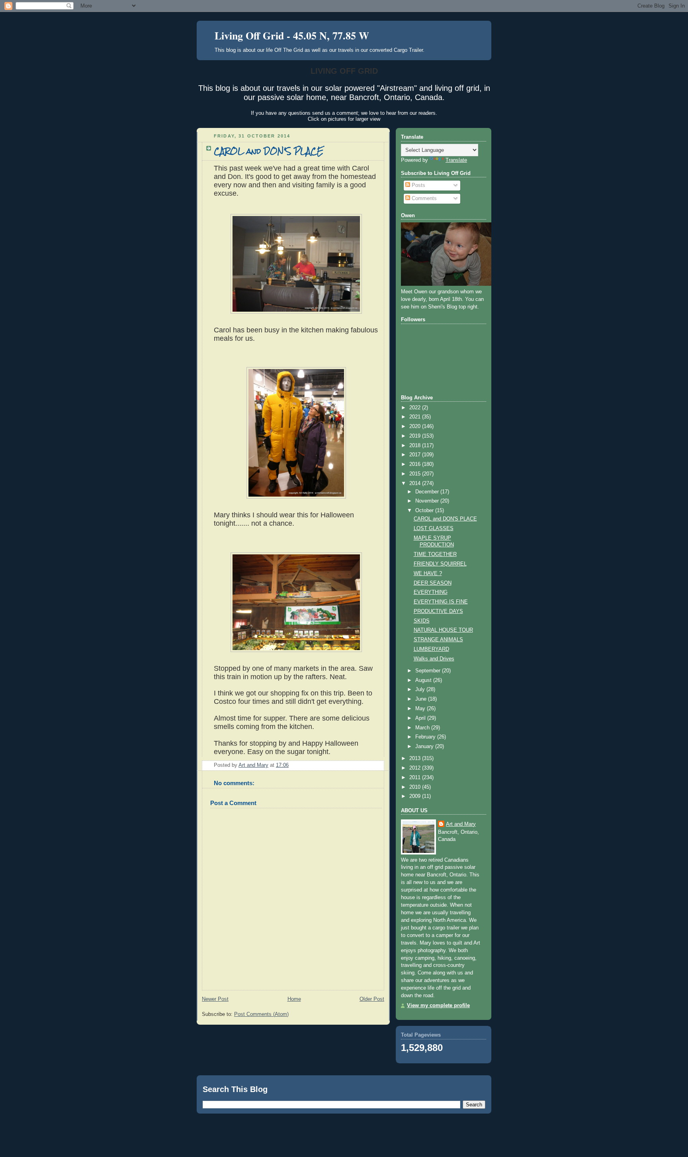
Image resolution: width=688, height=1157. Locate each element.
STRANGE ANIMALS (438, 639)
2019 (415, 436)
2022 (415, 408)
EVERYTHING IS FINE (441, 602)
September (428, 671)
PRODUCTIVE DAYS (438, 611)
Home (294, 999)
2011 (415, 777)
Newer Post (215, 999)
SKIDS (422, 621)
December (427, 492)
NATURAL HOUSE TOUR (443, 630)
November (427, 501)
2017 (415, 455)
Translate (456, 160)
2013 (415, 758)
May (421, 708)
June (421, 699)
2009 (415, 796)
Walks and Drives (434, 659)
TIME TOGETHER (435, 554)
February (426, 737)
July (420, 689)
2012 (415, 768)
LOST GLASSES (433, 528)
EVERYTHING (431, 592)
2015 (415, 474)
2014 (415, 483)
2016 (415, 464)
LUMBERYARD (431, 649)
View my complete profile (438, 1005)
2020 (415, 426)
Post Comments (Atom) (261, 1014)
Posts (417, 185)
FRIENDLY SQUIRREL (440, 564)
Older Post (372, 999)
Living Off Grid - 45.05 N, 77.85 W (292, 35)
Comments (423, 198)
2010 (415, 787)
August (424, 680)
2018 (415, 445)
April (421, 718)
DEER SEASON (433, 583)
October (425, 510)
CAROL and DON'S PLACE (445, 519)
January (425, 746)
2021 (415, 417)
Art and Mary (461, 824)
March (423, 728)
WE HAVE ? (428, 573)
